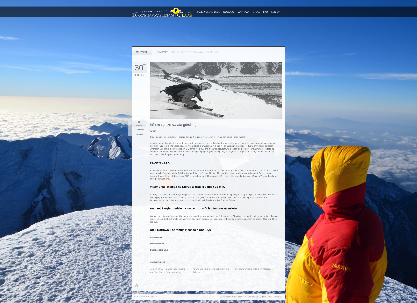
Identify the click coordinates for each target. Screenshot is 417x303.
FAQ (265, 12)
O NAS (256, 12)
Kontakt (276, 12)
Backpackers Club (208, 12)
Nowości (229, 12)
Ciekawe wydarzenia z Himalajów (253, 269)
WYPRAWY (244, 12)
